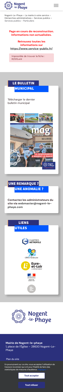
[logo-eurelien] (31, 262)
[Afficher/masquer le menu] (56, 5)
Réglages (42, 369)
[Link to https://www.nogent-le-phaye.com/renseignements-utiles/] (31, 289)
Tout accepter (31, 375)
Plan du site (12, 359)
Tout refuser (31, 385)
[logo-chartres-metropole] (31, 239)
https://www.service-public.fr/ (31, 48)
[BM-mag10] (31, 112)
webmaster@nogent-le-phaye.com (30, 205)
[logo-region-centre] (31, 250)
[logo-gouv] (31, 275)
